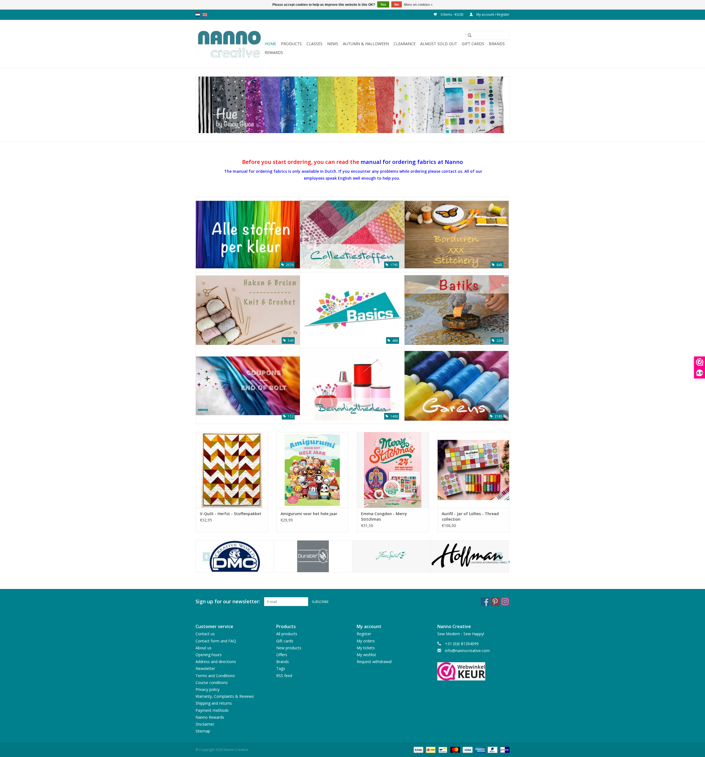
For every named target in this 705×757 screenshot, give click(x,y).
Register (364, 633)
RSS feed (284, 675)
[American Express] (479, 749)
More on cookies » (418, 5)
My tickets (366, 647)
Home (270, 43)
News (332, 43)
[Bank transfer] (418, 749)
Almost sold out (438, 43)
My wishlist (366, 654)
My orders (366, 641)
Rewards (274, 52)
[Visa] (467, 749)
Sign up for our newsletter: (228, 601)
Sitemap (203, 731)
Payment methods (212, 710)
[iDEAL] (430, 749)
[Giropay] (503, 749)
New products (288, 647)
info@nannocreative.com (467, 650)
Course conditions (212, 682)
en (205, 14)
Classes (314, 43)
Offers (281, 654)
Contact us (205, 633)
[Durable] (313, 556)
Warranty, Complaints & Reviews (225, 696)
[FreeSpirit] (391, 556)
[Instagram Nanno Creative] (505, 601)
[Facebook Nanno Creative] (485, 601)
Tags (280, 668)
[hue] (352, 105)
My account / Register (492, 14)
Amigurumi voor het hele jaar (309, 513)
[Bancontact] (442, 749)
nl (198, 14)
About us (204, 647)
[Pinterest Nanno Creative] (495, 601)
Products (291, 43)
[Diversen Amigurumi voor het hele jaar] (312, 470)
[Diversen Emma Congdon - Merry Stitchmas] (393, 470)
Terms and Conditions (215, 675)
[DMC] (235, 556)
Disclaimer (205, 724)
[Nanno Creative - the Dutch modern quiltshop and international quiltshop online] (229, 44)
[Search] (469, 35)
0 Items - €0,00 (452, 14)
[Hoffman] (469, 556)
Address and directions (216, 661)
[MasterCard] (454, 749)
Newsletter (205, 668)
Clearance (405, 43)
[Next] (498, 556)
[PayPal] (492, 749)
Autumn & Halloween (366, 43)
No (396, 5)
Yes (383, 5)
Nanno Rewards (210, 717)
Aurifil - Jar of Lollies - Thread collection (470, 516)
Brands (497, 43)
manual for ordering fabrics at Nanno (411, 162)
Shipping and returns (214, 703)
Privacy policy (207, 689)
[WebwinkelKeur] (473, 671)
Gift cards (473, 43)
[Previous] (206, 556)
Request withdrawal (374, 661)
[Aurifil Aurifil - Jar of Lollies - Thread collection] (473, 470)
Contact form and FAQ (216, 641)
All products (286, 633)
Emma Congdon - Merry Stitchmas (384, 516)
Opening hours (209, 654)
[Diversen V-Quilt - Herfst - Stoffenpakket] (232, 470)
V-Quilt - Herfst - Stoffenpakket (230, 513)
